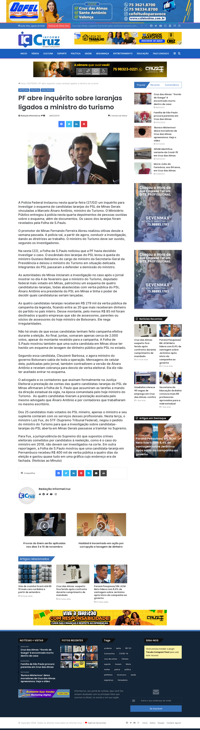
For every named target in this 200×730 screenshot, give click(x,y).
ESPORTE (62, 53)
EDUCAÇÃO (143, 53)
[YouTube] (52, 494)
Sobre (152, 723)
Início (23, 83)
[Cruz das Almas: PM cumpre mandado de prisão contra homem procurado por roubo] (66, 664)
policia (117, 669)
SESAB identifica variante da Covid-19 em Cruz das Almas (166, 152)
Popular (141, 84)
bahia (118, 648)
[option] (158, 440)
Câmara (125, 659)
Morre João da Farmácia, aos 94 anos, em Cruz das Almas (167, 167)
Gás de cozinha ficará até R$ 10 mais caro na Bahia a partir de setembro (34, 589)
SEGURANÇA (102, 53)
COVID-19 (123, 653)
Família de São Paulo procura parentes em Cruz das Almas (166, 116)
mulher (107, 669)
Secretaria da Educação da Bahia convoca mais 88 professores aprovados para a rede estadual (170, 395)
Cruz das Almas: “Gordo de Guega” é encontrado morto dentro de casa (167, 99)
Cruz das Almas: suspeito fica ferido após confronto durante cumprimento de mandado (71, 591)
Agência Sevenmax (97, 723)
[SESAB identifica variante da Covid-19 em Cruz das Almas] (142, 153)
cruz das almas (110, 659)
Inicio (23, 53)
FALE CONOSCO (161, 53)
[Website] (40, 494)
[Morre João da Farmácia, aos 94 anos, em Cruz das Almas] (142, 168)
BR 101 (128, 648)
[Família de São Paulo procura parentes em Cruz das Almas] (142, 117)
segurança (108, 680)
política (128, 669)
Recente (155, 84)
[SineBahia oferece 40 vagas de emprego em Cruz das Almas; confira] (145, 378)
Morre (128, 664)
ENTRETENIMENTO (122, 53)
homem (118, 664)
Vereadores (123, 680)
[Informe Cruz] (39, 39)
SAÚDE (88, 53)
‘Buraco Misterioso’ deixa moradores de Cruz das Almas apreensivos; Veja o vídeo (165, 134)
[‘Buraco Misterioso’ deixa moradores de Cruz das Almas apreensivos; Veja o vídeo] (142, 132)
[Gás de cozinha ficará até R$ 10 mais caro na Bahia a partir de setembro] (34, 574)
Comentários (172, 84)
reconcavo (121, 675)
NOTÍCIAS (32, 83)
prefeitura (108, 675)
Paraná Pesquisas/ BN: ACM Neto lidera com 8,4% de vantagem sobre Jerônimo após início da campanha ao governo (129, 25)
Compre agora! (174, 723)
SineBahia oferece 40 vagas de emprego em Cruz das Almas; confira (145, 392)
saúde (133, 675)
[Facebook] (44, 494)
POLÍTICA (75, 53)
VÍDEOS (35, 53)
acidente (108, 648)
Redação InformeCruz (30, 115)
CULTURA (48, 53)
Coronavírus (109, 653)
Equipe (161, 723)
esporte (107, 664)
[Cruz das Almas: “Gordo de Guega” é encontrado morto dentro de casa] (142, 98)
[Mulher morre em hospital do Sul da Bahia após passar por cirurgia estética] (92, 656)
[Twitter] (48, 494)
